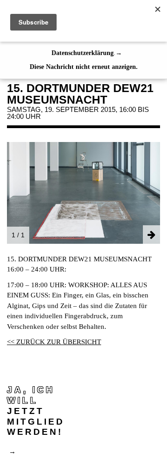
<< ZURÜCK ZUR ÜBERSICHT (54, 342)
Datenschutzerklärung (82, 52)
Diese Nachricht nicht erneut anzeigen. (84, 66)
